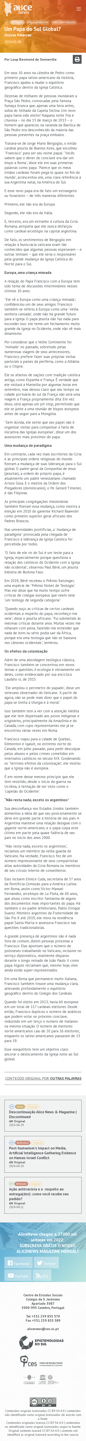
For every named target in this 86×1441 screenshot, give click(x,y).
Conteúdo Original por (43, 1078)
